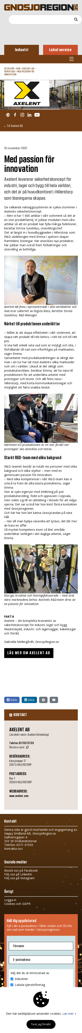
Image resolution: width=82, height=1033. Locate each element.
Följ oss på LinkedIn (18, 874)
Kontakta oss (13, 849)
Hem (18, 68)
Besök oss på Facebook (21, 870)
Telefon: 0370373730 (21, 743)
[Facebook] (15, 115)
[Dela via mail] (54, 700)
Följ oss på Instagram (19, 878)
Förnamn (18, 946)
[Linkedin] (29, 115)
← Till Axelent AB (13, 126)
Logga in (10, 900)
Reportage (9, 71)
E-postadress (21, 959)
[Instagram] (22, 115)
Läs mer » (69, 1014)
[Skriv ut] (43, 700)
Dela (13, 700)
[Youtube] (37, 115)
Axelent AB (28, 68)
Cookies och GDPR (17, 904)
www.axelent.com (18, 796)
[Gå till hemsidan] (8, 115)
